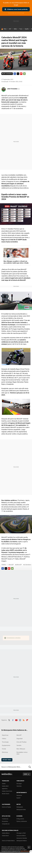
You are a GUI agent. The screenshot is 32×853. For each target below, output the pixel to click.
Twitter (18, 73)
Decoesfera (5, 821)
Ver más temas (6, 759)
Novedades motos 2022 (22, 753)
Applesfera (4, 788)
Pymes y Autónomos (22, 821)
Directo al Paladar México (8, 840)
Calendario (28, 564)
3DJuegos (19, 783)
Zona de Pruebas (21, 742)
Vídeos (4, 738)
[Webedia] (6, 775)
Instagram (20, 719)
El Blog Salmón (20, 818)
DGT (10, 29)
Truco (20, 29)
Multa (15, 29)
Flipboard (21, 73)
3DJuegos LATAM (21, 833)
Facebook (15, 73)
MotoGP (11, 564)
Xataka (4, 783)
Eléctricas (5, 752)
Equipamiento (6, 745)
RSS (23, 719)
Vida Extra (19, 786)
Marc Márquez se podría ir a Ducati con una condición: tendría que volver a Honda (16, 262)
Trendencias (5, 818)
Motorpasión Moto (21, 809)
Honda (4, 749)
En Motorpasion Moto (9, 259)
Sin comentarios (8, 73)
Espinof (18, 798)
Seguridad (19, 738)
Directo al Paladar (6, 807)
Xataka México (5, 833)
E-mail (24, 73)
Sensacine (19, 795)
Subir (25, 774)
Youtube (16, 719)
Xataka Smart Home (7, 791)
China (5, 29)
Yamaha (19, 745)
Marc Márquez (21, 749)
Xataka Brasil (5, 835)
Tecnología (5, 742)
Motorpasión (20, 807)
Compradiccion (6, 824)
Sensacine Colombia (22, 838)
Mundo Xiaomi (5, 793)
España (27, 29)
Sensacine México (21, 835)
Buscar (29, 767)
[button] (13, 89)
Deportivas (5, 735)
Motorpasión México (22, 840)
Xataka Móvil (5, 786)
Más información (25, 851)
